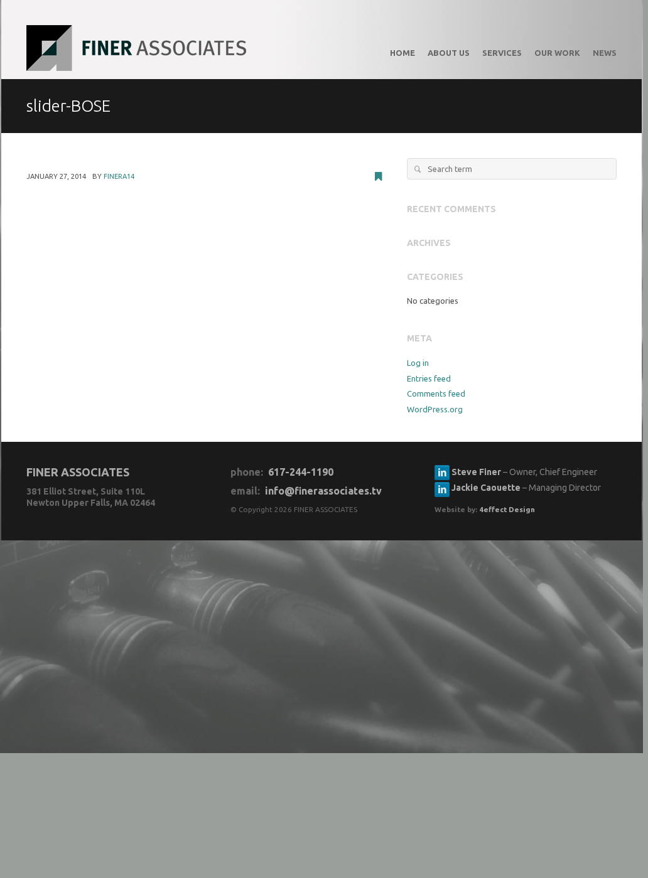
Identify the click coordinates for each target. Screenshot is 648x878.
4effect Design (507, 509)
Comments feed (436, 393)
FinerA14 (119, 176)
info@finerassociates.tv (323, 490)
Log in (418, 362)
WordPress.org (435, 409)
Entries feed (429, 378)
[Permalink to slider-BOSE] (378, 178)
